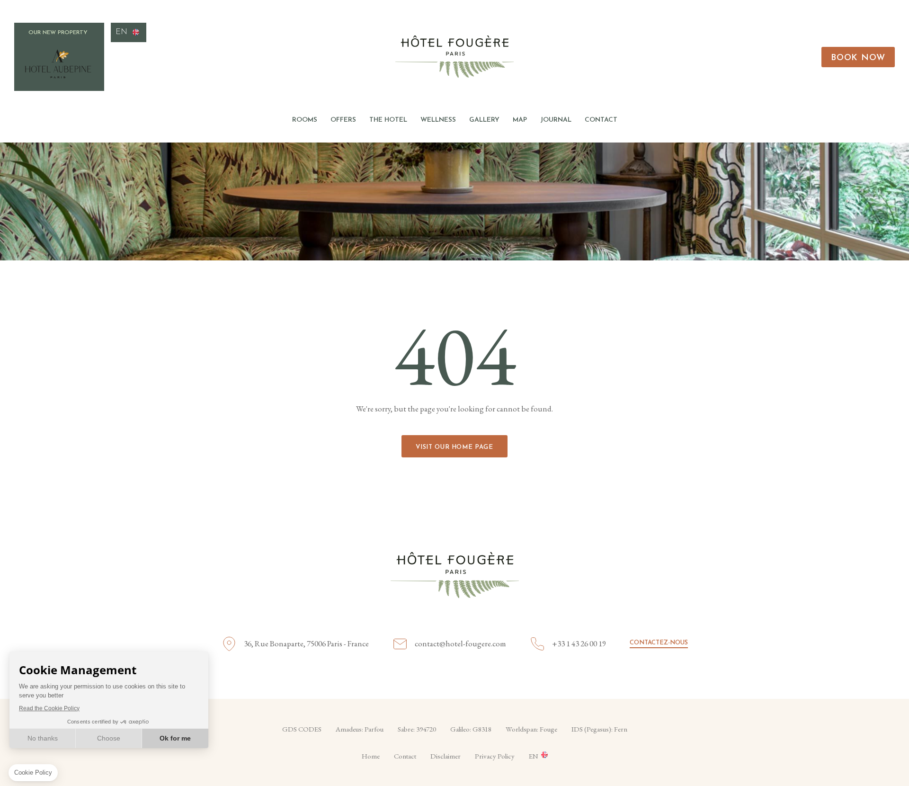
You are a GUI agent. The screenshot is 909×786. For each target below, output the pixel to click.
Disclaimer (445, 755)
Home (371, 755)
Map (520, 120)
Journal (555, 120)
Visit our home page (454, 447)
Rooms (304, 120)
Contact (601, 120)
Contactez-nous (659, 643)
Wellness (438, 120)
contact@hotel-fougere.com (460, 643)
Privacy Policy (495, 755)
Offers (343, 120)
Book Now (858, 58)
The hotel (388, 120)
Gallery (484, 120)
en (121, 32)
